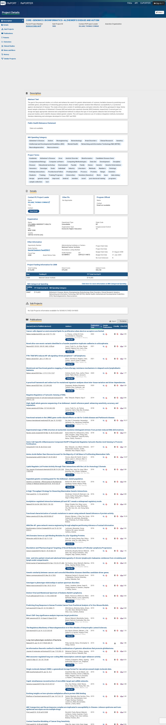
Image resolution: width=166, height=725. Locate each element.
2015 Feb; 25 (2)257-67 (40, 684)
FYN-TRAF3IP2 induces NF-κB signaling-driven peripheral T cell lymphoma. (56, 356)
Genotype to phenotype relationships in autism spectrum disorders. (53, 583)
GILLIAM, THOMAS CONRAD (38, 202)
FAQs (129, 3)
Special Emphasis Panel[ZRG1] (39, 250)
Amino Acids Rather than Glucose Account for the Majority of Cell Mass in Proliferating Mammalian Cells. (68, 454)
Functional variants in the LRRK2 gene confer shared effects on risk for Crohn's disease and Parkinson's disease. (70, 418)
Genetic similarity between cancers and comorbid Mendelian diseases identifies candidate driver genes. (67, 573)
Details (5, 25)
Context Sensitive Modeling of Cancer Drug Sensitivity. (48, 721)
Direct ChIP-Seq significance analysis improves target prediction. (52, 615)
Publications (8, 33)
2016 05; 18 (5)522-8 (43, 482)
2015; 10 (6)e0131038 (37, 712)
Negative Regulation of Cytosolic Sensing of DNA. (46, 395)
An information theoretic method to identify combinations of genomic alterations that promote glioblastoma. (70, 648)
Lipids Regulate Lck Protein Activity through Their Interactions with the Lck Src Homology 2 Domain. (66, 466)
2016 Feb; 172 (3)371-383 (45, 563)
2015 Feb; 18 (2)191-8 (41, 585)
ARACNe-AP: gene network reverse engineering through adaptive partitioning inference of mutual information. (70, 525)
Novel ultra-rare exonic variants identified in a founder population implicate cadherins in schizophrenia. (67, 343)
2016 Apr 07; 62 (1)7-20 (39, 538)
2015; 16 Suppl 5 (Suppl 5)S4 (41, 618)
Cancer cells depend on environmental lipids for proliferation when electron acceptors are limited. (65, 331)
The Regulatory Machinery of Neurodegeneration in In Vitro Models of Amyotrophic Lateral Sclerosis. (66, 628)
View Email (33, 211)
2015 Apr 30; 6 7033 (41, 575)
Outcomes (7, 42)
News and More (9, 50)
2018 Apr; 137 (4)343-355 (40, 408)
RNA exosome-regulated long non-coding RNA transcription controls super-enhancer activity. (63, 657)
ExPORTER (145, 3)
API (136, 3)
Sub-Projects (9, 29)
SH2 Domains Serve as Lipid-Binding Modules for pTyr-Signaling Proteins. (55, 536)
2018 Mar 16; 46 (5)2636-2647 (44, 433)
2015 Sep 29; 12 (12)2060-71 (40, 608)
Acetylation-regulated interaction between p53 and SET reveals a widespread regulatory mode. (64, 501)
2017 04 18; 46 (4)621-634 (38, 447)
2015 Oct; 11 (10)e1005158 (41, 596)
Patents (6, 38)
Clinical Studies (9, 46)
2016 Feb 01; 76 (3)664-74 (41, 551)
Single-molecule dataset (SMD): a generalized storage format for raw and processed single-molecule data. (69, 669)
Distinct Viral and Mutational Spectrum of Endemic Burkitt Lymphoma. (54, 593)
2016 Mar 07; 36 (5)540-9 (41, 457)
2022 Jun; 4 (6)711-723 (40, 334)
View (70, 339)
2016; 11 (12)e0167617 (37, 494)
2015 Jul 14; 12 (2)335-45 (39, 631)
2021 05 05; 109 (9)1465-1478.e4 (40, 346)
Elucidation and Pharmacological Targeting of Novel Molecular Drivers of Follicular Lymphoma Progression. (69, 548)
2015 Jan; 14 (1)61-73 (44, 696)
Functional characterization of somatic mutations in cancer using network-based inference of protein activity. (70, 513)
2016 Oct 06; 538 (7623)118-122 (39, 504)
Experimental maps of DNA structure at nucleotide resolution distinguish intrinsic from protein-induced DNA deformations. (75, 430)
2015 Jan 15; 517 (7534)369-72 (39, 643)
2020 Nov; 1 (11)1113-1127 (40, 373)
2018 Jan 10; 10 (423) (43, 420)
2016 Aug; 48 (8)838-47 (39, 516)
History (6, 54)
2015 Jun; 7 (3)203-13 (44, 651)
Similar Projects (10, 59)
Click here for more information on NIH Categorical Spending (104, 284)
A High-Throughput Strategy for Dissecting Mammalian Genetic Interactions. (57, 491)
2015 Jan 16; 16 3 (39, 672)
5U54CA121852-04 (33, 26)
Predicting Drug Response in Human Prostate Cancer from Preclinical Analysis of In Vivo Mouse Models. (67, 605)
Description (7, 21)
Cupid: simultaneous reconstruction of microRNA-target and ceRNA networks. (57, 681)
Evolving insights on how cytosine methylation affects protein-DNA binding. (56, 693)
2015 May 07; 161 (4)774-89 (37, 660)
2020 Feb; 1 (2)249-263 (39, 385)
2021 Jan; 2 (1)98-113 (38, 359)
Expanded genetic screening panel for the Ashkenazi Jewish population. (54, 479)
